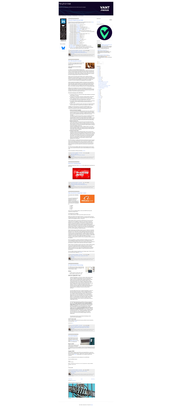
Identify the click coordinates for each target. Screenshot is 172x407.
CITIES (78, 30)
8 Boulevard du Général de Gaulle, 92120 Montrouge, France (79, 52)
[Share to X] (87, 50)
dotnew (71, 326)
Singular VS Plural (72, 47)
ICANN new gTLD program (74, 51)
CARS (77, 41)
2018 (98, 99)
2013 (98, 105)
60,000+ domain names (73, 340)
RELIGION (78, 40)
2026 (98, 67)
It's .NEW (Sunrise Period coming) (75, 265)
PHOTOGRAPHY (79, 29)
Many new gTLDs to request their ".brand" (77, 193)
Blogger (92, 404)
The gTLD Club (65, 4)
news (82, 183)
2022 (98, 72)
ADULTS (78, 43)
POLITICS (78, 24)
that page (80, 165)
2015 (98, 103)
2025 (98, 68)
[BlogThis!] (86, 50)
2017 (98, 100)
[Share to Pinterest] (88, 50)
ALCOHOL (78, 38)
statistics (84, 51)
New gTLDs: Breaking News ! (74, 163)
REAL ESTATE (79, 39)
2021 (98, 73)
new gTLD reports (80, 51)
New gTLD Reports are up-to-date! (75, 20)
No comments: (81, 50)
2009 (98, 110)
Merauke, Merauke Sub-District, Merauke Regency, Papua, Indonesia (80, 327)
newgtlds (82, 255)
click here (80, 252)
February (99, 96)
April (99, 94)
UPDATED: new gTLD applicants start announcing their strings (106, 45)
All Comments (100, 63)
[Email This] (85, 50)
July (99, 90)
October (99, 79)
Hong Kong (72, 256)
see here (84, 150)
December (100, 77)
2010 (98, 109)
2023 (98, 71)
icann (73, 326)
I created (75, 321)
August (99, 89)
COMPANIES (79, 31)
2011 (98, 108)
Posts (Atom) (74, 380)
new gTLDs (79, 183)
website (75, 354)
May (99, 93)
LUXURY (78, 25)
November (100, 78)
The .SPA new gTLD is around (74, 61)
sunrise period (79, 326)
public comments (85, 255)
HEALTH (78, 42)
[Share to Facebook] (88, 50)
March (99, 95)
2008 (98, 111)
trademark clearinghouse (86, 326)
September (100, 80)
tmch (82, 326)
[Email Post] (84, 50)
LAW (78, 33)
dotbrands (72, 255)
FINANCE (78, 34)
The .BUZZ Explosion (73, 335)
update (84, 183)
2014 (98, 104)
